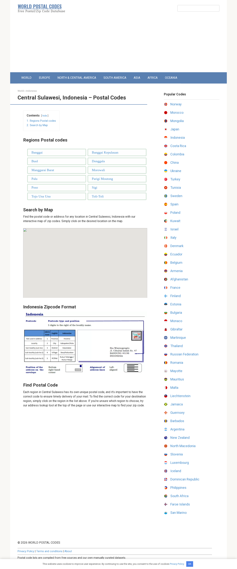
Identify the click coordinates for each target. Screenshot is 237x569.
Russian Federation (184, 354)
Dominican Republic (184, 479)
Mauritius (177, 379)
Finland (175, 296)
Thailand (176, 346)
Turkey (175, 179)
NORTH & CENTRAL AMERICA (76, 77)
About (68, 551)
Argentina (177, 429)
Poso (34, 187)
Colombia (177, 154)
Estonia (175, 304)
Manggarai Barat (42, 170)
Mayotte (176, 371)
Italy (173, 237)
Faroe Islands (180, 504)
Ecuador (176, 254)
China (174, 162)
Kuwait (175, 221)
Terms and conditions (49, 551)
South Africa (179, 496)
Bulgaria (176, 313)
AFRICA (153, 77)
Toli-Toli (98, 196)
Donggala (98, 161)
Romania (176, 363)
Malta (174, 388)
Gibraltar (176, 329)
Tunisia (175, 187)
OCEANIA (171, 77)
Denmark (176, 246)
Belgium (176, 262)
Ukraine (175, 171)
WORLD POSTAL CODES (40, 6)
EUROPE (44, 77)
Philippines (178, 488)
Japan (174, 129)
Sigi (94, 187)
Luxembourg (179, 463)
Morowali (98, 170)
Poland (175, 212)
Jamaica (176, 404)
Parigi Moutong (102, 179)
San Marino (178, 513)
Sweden (176, 196)
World (21, 90)
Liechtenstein (180, 396)
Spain (174, 204)
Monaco (176, 321)
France (175, 288)
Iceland (175, 471)
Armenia (176, 271)
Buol (34, 161)
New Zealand (180, 438)
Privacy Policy (26, 551)
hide (44, 115)
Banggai (37, 152)
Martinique (178, 338)
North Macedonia (183, 446)
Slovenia (176, 454)
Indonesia (31, 90)
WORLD (26, 77)
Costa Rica (178, 146)
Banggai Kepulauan (105, 152)
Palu (34, 179)
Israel (174, 229)
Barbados (177, 421)
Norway (176, 104)
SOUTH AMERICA (115, 77)
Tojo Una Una (41, 196)
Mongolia (177, 121)
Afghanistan (179, 279)
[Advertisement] (118, 44)
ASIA (137, 77)
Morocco (176, 112)
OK (189, 564)
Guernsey (177, 413)
